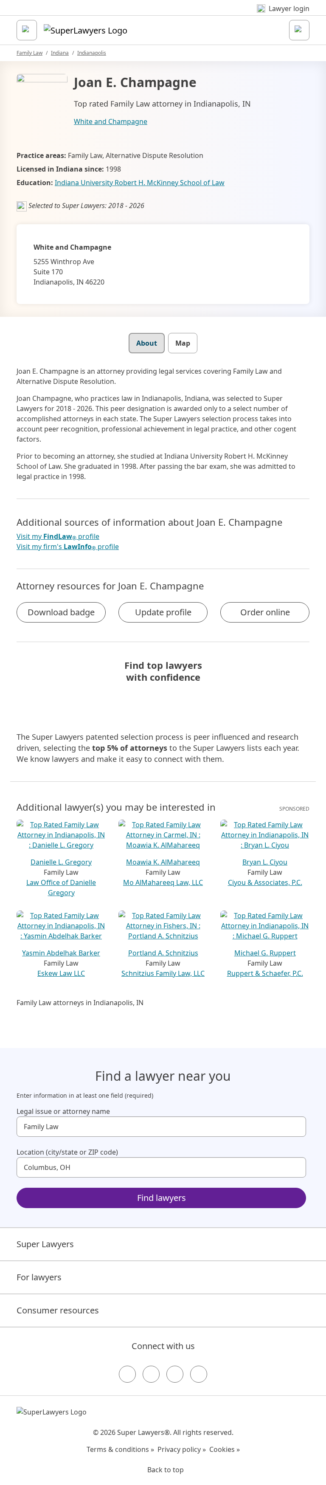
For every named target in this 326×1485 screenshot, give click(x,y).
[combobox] (161, 1126)
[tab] (147, 343)
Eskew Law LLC (61, 973)
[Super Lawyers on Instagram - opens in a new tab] (151, 1374)
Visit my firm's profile (68, 547)
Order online (265, 612)
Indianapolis (91, 52)
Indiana (60, 52)
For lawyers (39, 1277)
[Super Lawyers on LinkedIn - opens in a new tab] (198, 1374)
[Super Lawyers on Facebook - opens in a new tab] (127, 1374)
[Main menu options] (27, 30)
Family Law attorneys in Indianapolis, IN (80, 1002)
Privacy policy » (181, 1449)
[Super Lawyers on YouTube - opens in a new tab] (174, 1374)
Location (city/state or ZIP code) (67, 1152)
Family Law (29, 52)
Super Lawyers (45, 1244)
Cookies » (224, 1449)
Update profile (163, 612)
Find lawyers (161, 1197)
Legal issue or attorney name (63, 1111)
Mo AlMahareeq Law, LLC (163, 882)
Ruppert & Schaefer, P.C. (265, 973)
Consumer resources (58, 1310)
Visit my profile (58, 536)
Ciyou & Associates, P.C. (265, 882)
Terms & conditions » (120, 1449)
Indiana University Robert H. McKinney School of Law (140, 182)
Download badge (61, 612)
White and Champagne (110, 121)
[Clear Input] (296, 1126)
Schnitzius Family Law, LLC (163, 973)
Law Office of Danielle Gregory (61, 887)
